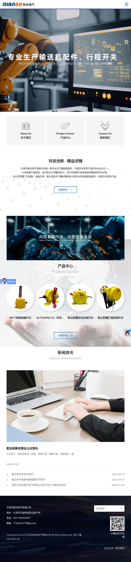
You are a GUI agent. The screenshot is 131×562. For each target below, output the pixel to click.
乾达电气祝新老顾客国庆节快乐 (65, 479)
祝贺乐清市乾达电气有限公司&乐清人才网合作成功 (65, 484)
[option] (65, 60)
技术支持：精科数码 (114, 548)
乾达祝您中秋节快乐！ (65, 474)
